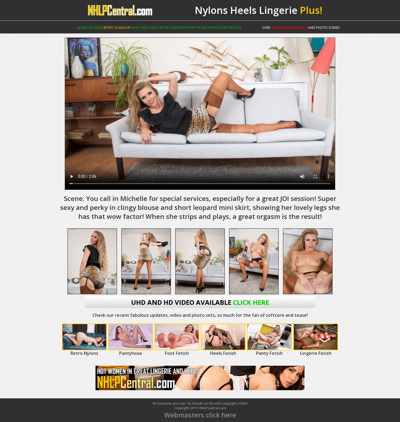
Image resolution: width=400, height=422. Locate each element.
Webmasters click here (200, 414)
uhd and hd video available (200, 302)
